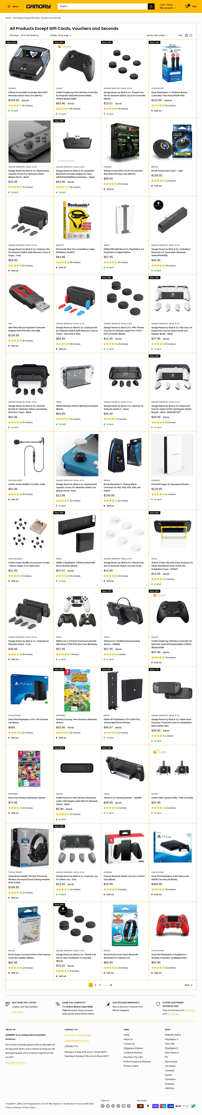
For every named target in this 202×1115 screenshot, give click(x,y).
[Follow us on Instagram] (113, 1106)
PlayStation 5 (171, 1048)
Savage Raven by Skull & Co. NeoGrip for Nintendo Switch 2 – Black (123, 407)
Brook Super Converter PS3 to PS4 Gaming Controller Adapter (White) (29, 956)
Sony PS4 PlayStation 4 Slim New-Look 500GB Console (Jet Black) (170, 877)
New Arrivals (171, 1061)
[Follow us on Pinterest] (118, 1106)
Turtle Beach (15, 872)
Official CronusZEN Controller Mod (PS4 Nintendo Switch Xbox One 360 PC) (27, 94)
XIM (10, 324)
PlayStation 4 (171, 1039)
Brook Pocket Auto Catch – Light (167, 171)
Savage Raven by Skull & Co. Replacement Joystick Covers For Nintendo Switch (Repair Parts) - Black (28, 174)
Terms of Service (14, 1107)
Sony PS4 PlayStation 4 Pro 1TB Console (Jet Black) (28, 721)
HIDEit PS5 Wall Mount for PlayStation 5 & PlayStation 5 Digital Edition (124, 250)
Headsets (169, 1084)
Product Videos (131, 1066)
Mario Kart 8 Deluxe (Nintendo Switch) (26, 798)
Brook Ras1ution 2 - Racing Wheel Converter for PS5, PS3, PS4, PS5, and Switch (122, 487)
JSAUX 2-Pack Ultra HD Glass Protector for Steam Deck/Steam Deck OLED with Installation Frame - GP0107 (172, 565)
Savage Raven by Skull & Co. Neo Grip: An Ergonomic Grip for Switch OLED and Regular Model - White (171, 330)
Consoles (169, 1070)
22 (111, 985)
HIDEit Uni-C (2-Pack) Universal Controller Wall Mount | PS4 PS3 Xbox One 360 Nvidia (76, 642)
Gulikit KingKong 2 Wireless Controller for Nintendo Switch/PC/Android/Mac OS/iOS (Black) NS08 (171, 644)
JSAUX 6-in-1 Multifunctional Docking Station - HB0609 (122, 642)
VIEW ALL (170, 1088)
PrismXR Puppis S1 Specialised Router (170, 484)
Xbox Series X (172, 1052)
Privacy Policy (29, 1107)
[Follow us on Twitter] (108, 1106)
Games (168, 1075)
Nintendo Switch (173, 1035)
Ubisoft (60, 245)
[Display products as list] (191, 35)
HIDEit (107, 245)
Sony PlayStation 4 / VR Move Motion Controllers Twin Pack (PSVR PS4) (169, 94)
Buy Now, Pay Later (133, 1057)
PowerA (108, 872)
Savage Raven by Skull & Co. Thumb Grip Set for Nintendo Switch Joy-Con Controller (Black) (125, 95)
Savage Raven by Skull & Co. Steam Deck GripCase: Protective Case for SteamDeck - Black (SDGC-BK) (172, 722)
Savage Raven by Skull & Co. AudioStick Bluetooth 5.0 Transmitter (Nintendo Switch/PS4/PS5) (170, 252)
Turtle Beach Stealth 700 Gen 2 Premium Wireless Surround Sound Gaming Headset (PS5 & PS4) (29, 879)
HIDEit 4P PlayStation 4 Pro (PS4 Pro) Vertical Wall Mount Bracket (122, 721)
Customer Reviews (133, 1052)
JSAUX (154, 559)
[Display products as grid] (186, 35)
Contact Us (129, 1044)
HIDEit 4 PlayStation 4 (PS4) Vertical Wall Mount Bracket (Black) (75, 564)
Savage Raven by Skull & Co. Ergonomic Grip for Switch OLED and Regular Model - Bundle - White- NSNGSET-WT (171, 409)
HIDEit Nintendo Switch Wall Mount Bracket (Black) (77, 407)
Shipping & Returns (133, 1048)
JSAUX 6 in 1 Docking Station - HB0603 (122, 798)
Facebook (189, 1010)
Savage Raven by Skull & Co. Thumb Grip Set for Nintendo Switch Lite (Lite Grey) (124, 564)
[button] (15, 105)
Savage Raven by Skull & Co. (118, 88)
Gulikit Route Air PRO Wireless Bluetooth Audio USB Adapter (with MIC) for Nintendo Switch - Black (77, 801)
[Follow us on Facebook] (103, 1106)
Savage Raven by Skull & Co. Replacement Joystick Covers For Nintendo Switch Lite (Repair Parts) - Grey (76, 487)
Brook (154, 167)
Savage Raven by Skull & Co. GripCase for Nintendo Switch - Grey (28, 642)
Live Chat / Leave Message (78, 1035)
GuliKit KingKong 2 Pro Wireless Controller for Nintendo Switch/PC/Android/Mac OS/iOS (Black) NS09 (77, 95)
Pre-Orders (170, 1066)
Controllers (170, 1079)
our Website (173, 1014)
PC (166, 1057)
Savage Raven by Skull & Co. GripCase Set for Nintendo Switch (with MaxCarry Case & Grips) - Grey (29, 252)
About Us (128, 1039)
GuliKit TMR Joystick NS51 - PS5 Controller (172, 798)
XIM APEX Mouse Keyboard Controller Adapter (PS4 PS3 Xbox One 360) (26, 329)
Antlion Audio (15, 480)
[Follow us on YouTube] (123, 1106)
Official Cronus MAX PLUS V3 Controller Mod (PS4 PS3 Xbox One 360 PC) (123, 172)
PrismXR (155, 480)
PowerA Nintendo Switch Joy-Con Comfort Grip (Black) (124, 877)
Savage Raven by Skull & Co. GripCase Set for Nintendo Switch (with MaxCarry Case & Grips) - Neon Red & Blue (77, 330)
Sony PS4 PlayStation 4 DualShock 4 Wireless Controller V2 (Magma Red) (169, 956)
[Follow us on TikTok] (129, 1106)
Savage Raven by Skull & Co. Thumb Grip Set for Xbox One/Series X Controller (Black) (76, 957)
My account (166, 8)
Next (187, 985)
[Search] (151, 6)
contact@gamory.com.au (77, 1040)
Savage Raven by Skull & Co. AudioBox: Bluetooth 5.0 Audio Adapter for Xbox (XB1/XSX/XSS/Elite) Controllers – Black (75, 174)
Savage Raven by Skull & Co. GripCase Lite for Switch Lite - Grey (77, 877)
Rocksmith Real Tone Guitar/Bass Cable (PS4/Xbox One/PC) (75, 250)
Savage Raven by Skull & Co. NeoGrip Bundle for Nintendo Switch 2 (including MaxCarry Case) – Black (27, 409)
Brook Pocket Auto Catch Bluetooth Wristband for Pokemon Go (121, 956)
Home (8, 18)
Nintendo (60, 715)
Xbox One (170, 1044)
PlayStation (157, 88)
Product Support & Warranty (137, 1061)
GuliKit (59, 88)
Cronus (12, 88)
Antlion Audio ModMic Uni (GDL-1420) (26, 484)
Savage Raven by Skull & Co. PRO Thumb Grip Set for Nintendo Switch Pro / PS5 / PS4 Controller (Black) (124, 330)
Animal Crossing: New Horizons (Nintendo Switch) (76, 721)
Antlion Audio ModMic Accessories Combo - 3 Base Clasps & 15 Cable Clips (29, 564)
